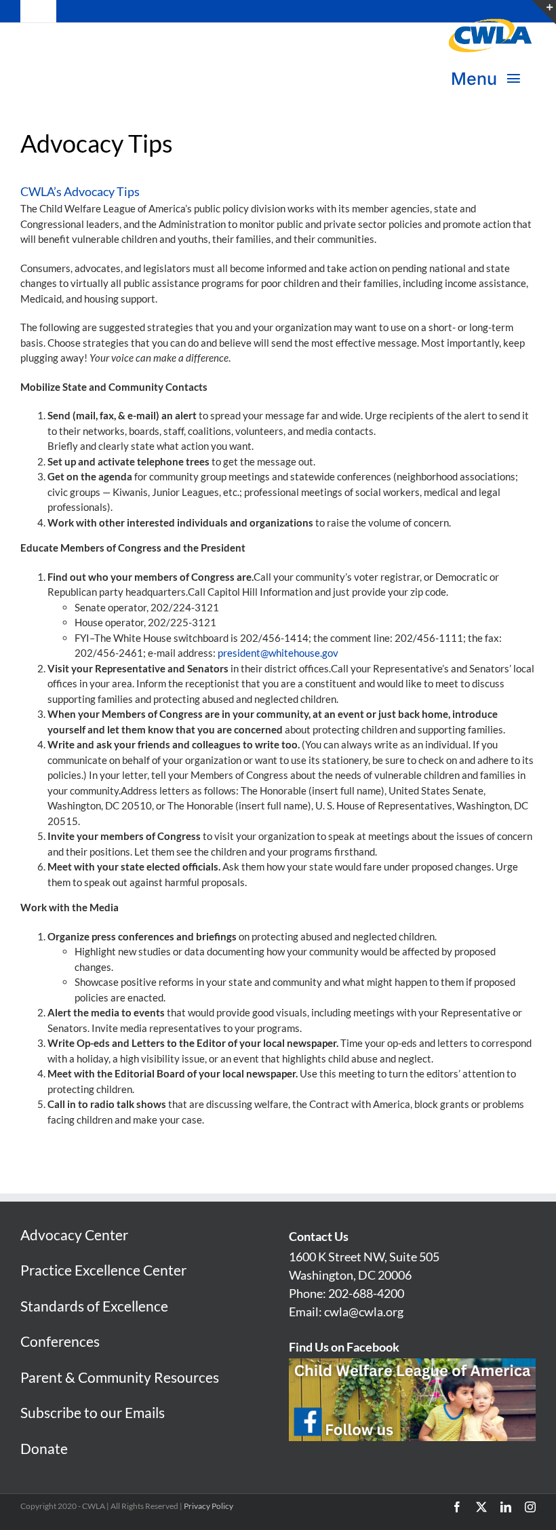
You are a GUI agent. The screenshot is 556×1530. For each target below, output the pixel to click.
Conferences (60, 1341)
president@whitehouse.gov (278, 653)
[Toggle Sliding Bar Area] (544, 12)
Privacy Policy (208, 1506)
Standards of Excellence (94, 1305)
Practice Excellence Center (103, 1269)
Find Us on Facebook (344, 1346)
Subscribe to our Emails (92, 1412)
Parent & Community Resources (119, 1377)
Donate (44, 1448)
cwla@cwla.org (363, 1311)
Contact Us (319, 1236)
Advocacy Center (74, 1234)
